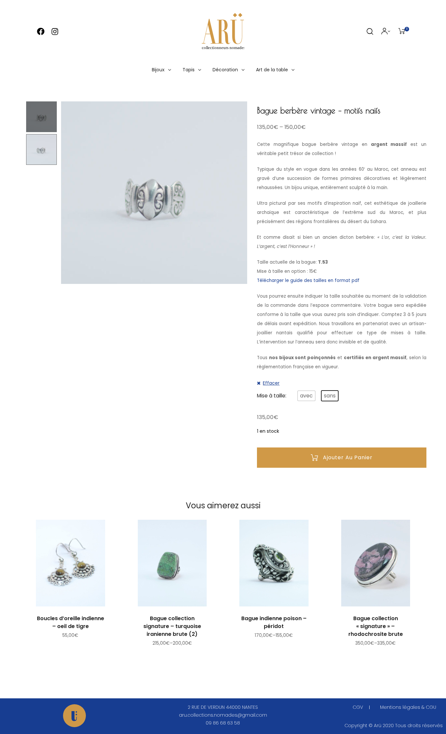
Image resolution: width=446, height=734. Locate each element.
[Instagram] (54, 31)
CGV (358, 707)
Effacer (271, 383)
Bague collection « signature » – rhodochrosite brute (375, 626)
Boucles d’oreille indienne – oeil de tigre (70, 622)
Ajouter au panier (348, 457)
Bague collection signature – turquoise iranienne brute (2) (172, 626)
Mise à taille (271, 395)
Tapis (189, 69)
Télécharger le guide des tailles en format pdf (308, 280)
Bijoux (158, 69)
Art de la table (272, 69)
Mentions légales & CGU (408, 707)
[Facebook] (40, 31)
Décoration (225, 69)
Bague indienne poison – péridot (274, 622)
